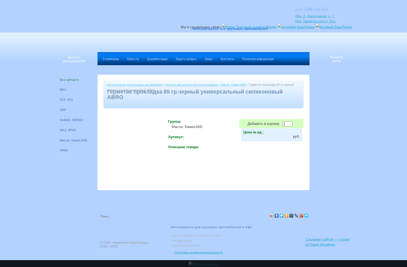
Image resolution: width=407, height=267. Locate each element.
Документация (157, 58)
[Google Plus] (301, 216)
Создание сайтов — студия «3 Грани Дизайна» (327, 242)
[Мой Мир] (291, 216)
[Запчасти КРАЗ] (256, 41)
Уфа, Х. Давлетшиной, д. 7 (314, 16)
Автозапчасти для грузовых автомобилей (135, 84)
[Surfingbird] (306, 216)
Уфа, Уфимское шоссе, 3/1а (315, 21)
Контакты (227, 58)
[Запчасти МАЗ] (207, 41)
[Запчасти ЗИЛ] (273, 41)
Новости (133, 58)
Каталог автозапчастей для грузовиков (192, 84)
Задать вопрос (186, 58)
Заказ (208, 58)
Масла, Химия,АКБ (233, 84)
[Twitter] (281, 216)
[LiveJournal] (296, 216)
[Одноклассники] (286, 216)
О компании (111, 58)
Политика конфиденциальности (198, 252)
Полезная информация (258, 58)
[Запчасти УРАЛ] (223, 41)
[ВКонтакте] (276, 216)
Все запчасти (69, 80)
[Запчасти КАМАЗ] (240, 41)
